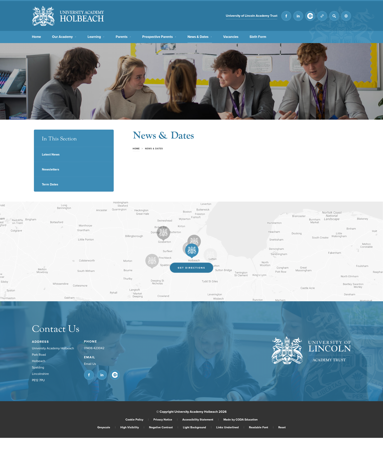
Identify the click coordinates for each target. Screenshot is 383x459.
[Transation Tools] (346, 16)
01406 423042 (94, 348)
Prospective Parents (159, 36)
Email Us (90, 363)
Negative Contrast (163, 427)
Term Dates (50, 184)
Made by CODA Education (240, 419)
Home (36, 36)
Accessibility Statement (200, 419)
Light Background (197, 427)
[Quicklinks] (322, 16)
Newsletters (50, 169)
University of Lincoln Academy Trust (251, 16)
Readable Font (261, 427)
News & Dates (200, 36)
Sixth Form (258, 37)
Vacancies (230, 36)
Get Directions (195, 269)
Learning (96, 36)
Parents (123, 36)
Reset (282, 427)
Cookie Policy (137, 419)
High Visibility (132, 427)
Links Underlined (230, 427)
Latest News (51, 154)
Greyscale (106, 427)
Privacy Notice (165, 419)
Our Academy (64, 36)
